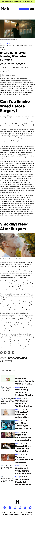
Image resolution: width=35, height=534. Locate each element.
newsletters (28, 514)
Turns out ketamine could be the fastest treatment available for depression (24, 460)
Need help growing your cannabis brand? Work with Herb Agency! (17, 1)
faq (15, 512)
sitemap (17, 517)
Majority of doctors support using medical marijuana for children (23, 437)
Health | (18, 465)
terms (10, 512)
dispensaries (28, 512)
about (20, 512)
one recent (11, 195)
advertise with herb (7, 514)
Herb (9, 178)
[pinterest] (9, 352)
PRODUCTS (26, 14)
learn (8, 43)
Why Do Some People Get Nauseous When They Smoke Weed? (23, 482)
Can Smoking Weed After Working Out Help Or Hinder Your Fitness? (24, 403)
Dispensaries (14, 14)
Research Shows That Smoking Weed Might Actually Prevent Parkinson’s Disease (23, 449)
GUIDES (32, 14)
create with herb (19, 514)
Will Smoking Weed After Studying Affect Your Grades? (23, 392)
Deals (20, 14)
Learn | (17, 387)
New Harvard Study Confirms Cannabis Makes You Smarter (23, 471)
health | (18, 376)
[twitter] (5, 352)
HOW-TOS (7, 14)
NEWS (2, 14)
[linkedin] (13, 352)
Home (1, 43)
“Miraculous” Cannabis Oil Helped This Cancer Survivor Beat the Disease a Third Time (24, 415)
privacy (4, 512)
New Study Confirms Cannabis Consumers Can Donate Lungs (24, 381)
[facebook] (1, 352)
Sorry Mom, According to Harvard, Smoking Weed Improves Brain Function (24, 426)
